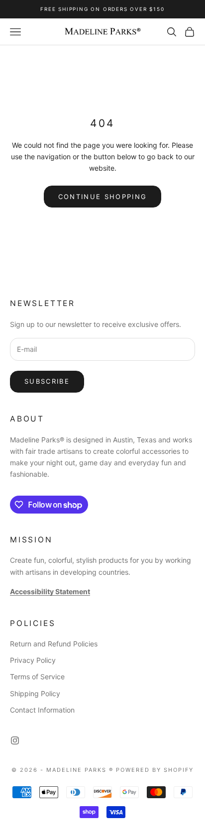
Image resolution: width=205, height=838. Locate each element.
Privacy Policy (33, 660)
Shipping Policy (35, 693)
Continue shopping (102, 197)
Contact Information (42, 710)
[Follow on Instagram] (15, 740)
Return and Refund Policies (54, 643)
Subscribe (47, 381)
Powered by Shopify (155, 769)
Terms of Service (37, 676)
